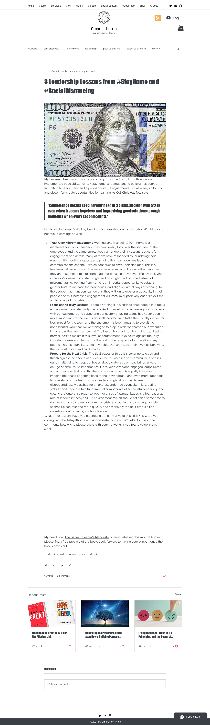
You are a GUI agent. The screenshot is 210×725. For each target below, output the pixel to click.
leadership (91, 48)
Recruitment (72, 48)
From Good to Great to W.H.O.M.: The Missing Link (50, 634)
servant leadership (88, 554)
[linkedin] (175, 5)
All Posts (32, 48)
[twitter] (170, 5)
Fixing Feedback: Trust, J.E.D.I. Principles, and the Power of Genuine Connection (155, 634)
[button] (181, 27)
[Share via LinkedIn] (61, 565)
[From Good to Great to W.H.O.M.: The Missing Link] (51, 613)
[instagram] (180, 5)
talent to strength (136, 48)
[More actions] (164, 71)
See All (178, 594)
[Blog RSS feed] (158, 18)
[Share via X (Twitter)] (53, 565)
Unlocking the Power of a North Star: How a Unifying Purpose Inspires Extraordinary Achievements (103, 634)
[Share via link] (70, 565)
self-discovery (51, 48)
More (155, 48)
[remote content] (105, 485)
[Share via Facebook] (45, 565)
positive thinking (111, 48)
